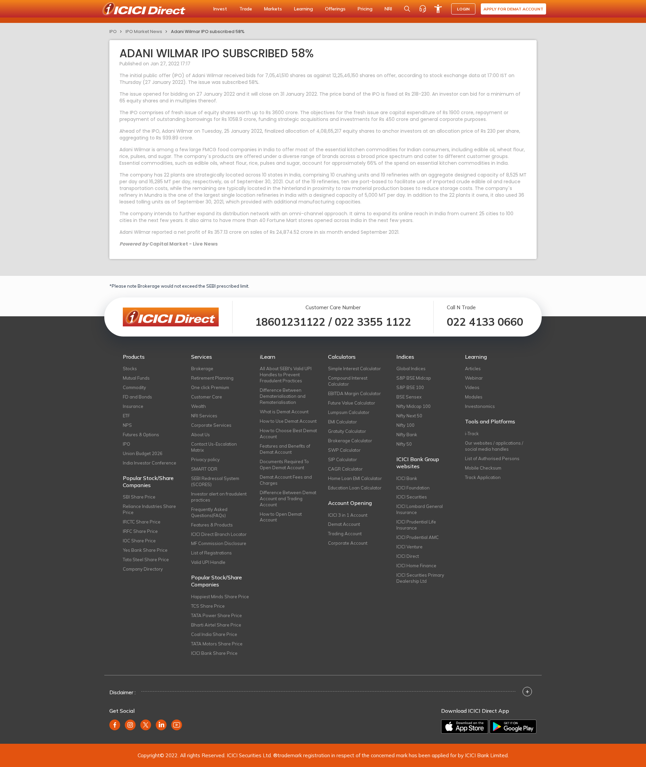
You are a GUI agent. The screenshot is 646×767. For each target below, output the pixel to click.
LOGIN (463, 8)
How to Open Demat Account (281, 517)
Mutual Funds (136, 378)
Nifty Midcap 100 (413, 406)
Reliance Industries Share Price (149, 509)
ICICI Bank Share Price (214, 653)
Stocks (130, 368)
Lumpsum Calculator (348, 412)
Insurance (133, 406)
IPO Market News (143, 31)
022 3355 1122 (373, 321)
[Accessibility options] (438, 9)
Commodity (134, 387)
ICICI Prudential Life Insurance (416, 525)
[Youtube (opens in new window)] (176, 725)
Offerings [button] (335, 9)
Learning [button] (303, 9)
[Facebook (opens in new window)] (114, 725)
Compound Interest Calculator (347, 381)
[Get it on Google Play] (513, 727)
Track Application (483, 477)
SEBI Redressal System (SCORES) (215, 481)
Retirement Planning (212, 378)
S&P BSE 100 (410, 387)
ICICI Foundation (413, 487)
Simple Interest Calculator (354, 368)
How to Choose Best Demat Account (288, 433)
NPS (127, 425)
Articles (473, 368)
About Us (200, 434)
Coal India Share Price (214, 634)
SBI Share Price (139, 497)
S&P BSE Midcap (413, 378)
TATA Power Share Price (216, 615)
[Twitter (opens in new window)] (145, 725)
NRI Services (204, 415)
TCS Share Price (208, 606)
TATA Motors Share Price (217, 643)
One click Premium (210, 387)
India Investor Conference (149, 463)
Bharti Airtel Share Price (216, 625)
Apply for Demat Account (513, 8)
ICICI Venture (409, 546)
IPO (113, 31)
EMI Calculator (342, 421)
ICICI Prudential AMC (417, 537)
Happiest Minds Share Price (220, 596)
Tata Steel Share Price (146, 559)
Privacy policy (205, 459)
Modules (473, 397)
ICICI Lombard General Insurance (419, 509)
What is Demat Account (284, 411)
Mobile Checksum (483, 468)
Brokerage (202, 368)
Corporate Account (347, 543)
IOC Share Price (139, 540)
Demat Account (344, 524)
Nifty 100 (405, 425)
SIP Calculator (342, 459)
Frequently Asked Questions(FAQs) (209, 512)
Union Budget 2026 (143, 453)
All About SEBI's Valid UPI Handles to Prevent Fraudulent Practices (286, 374)
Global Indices (411, 368)
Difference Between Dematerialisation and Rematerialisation (283, 396)
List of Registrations (211, 552)
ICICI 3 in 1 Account (347, 515)
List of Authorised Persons (492, 458)
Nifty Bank (406, 434)
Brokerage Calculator (350, 440)
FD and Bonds (137, 397)
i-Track (472, 433)
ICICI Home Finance (416, 565)
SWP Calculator (344, 450)
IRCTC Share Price (141, 521)
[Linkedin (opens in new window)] (161, 725)
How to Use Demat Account (288, 421)
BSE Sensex (409, 397)
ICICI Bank (406, 478)
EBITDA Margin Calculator (354, 393)
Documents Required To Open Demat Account (284, 464)
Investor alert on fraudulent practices (219, 497)
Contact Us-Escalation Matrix (214, 447)
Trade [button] (245, 9)
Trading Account (345, 533)
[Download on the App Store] (464, 727)
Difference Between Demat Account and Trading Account (288, 498)
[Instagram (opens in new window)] (130, 725)
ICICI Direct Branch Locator (219, 534)
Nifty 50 (404, 444)
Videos (472, 387)
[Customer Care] (423, 9)
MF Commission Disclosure (218, 543)
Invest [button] (220, 9)
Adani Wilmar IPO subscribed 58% (208, 31)
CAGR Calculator (345, 469)
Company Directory (143, 569)
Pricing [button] (365, 9)
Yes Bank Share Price (145, 550)
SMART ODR (204, 469)
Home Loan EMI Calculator (355, 478)
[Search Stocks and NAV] (407, 9)
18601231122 (290, 321)
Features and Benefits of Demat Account (285, 449)
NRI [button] (388, 9)
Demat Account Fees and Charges (286, 480)
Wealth (198, 406)
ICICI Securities (411, 497)
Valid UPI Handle (208, 562)
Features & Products (212, 525)
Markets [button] (273, 9)
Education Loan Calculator (355, 487)
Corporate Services (211, 425)
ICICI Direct (407, 556)
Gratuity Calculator (347, 431)
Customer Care (206, 397)
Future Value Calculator (351, 403)
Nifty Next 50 (409, 415)
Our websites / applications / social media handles (494, 446)
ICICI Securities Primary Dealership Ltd (420, 578)
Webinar (474, 378)
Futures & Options (141, 434)
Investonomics (480, 406)
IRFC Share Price (140, 531)
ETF (126, 415)
